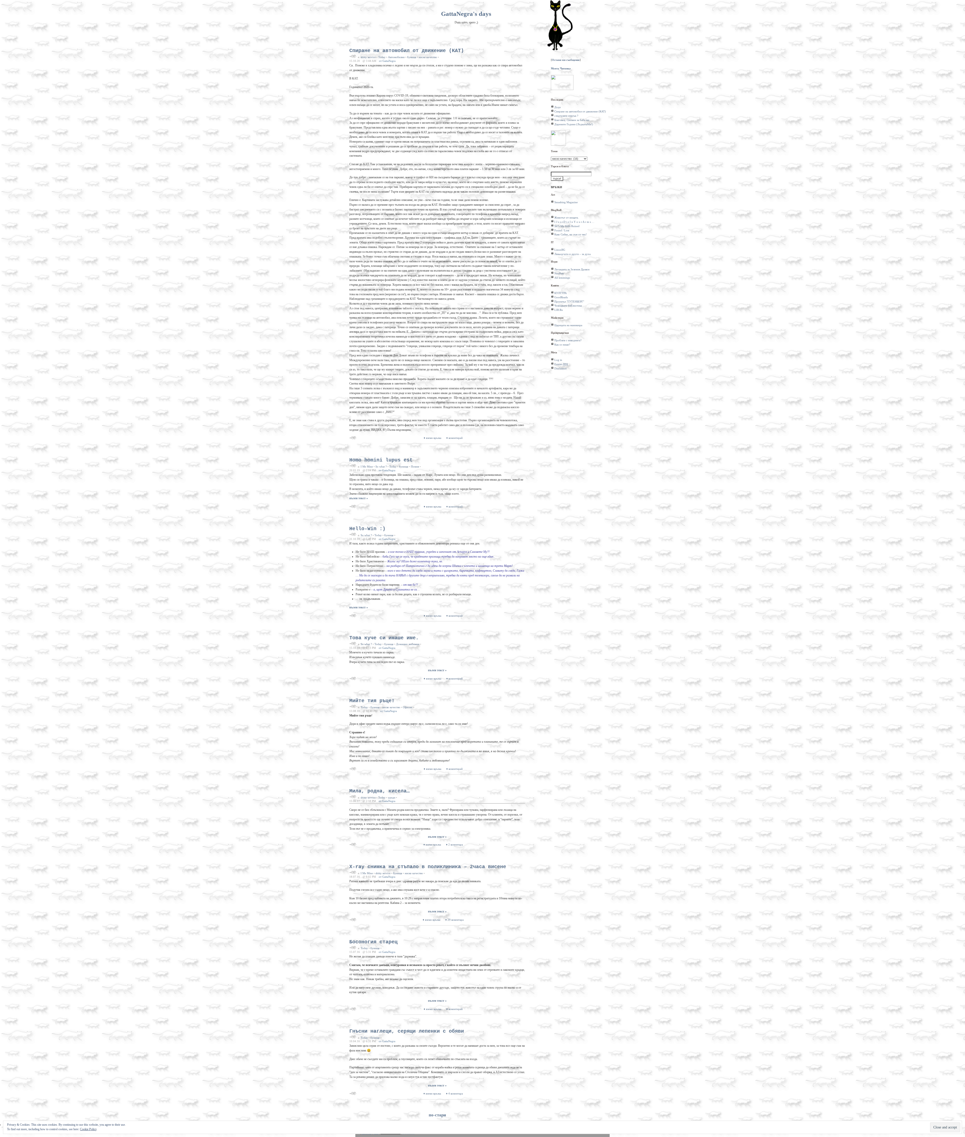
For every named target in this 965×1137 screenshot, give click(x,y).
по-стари (437, 1114)
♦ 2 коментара (454, 844)
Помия (415, 466)
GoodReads (561, 297)
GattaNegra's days (466, 13)
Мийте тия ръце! (372, 701)
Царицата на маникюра (568, 325)
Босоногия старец (373, 942)
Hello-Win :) (367, 529)
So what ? (381, 466)
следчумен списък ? (566, 115)
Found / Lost (561, 230)
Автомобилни (396, 57)
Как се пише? (562, 344)
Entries (561, 364)
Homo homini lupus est (381, 460)
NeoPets (559, 273)
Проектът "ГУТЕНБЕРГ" (569, 301)
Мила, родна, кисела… (381, 791)
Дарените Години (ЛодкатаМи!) (573, 124)
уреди (391, 797)
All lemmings (562, 277)
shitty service (368, 57)
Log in (558, 359)
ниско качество (428, 57)
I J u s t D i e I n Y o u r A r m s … (574, 221)
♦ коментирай (454, 437)
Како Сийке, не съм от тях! (570, 234)
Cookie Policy (88, 1129)
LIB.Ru (558, 309)
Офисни (407, 707)
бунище (411, 57)
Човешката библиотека (568, 305)
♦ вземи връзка (432, 437)
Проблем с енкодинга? (568, 340)
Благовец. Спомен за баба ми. (572, 119)
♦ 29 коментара (454, 919)
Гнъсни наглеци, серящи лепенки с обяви (406, 1031)
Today (381, 57)
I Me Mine (367, 466)
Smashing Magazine (566, 202)
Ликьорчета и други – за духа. (572, 254)
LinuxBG (559, 249)
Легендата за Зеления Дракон (572, 269)
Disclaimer (560, 368)
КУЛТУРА (560, 292)
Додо (557, 107)
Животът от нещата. (566, 217)
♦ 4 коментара (454, 1093)
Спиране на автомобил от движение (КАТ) (406, 51)
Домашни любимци (407, 644)
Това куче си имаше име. (384, 638)
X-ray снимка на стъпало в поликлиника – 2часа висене (427, 867)
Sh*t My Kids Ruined (567, 226)
